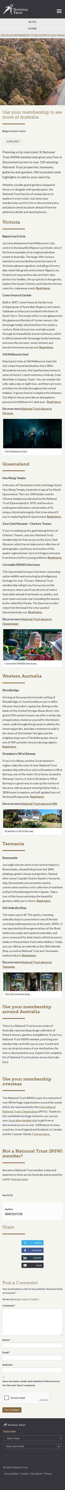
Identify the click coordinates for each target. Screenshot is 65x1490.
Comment (9, 1305)
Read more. (43, 288)
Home (32, 28)
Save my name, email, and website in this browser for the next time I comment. (31, 1383)
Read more (46, 347)
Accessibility (11, 1473)
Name (6, 1339)
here (5, 1061)
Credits (24, 1473)
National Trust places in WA (39, 803)
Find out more (19, 1179)
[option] (32, 71)
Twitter (37, 1242)
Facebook (36, 1250)
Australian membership (23, 1120)
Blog (32, 21)
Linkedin (37, 1257)
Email (38, 1265)
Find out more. (41, 1134)
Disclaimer (36, 1473)
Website (7, 1364)
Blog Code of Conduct (27, 1299)
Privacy (48, 1473)
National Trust (17, 9)
